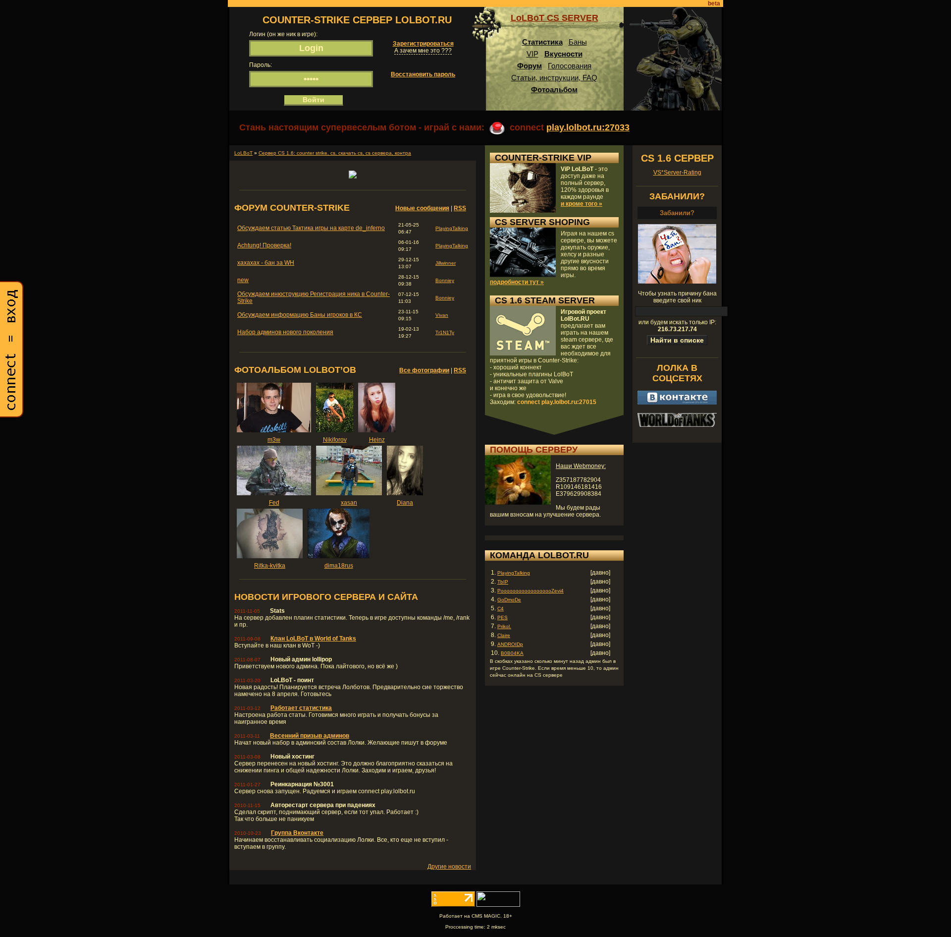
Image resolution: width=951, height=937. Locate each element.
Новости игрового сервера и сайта (326, 597)
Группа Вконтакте (297, 832)
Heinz (377, 439)
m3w (273, 439)
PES (502, 617)
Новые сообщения (422, 208)
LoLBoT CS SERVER (554, 18)
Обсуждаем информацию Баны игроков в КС (299, 314)
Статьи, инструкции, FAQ (554, 77)
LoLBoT (243, 153)
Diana (405, 502)
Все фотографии (424, 370)
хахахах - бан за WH (265, 262)
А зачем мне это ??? (423, 50)
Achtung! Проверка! (264, 245)
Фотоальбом (554, 89)
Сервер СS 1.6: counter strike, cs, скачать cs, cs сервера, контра (335, 153)
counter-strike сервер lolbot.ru (357, 19)
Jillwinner (445, 263)
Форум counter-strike (292, 208)
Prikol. (504, 626)
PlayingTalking (451, 228)
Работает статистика (301, 707)
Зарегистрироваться (423, 43)
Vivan (441, 315)
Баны (578, 42)
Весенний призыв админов (309, 735)
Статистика (542, 42)
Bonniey (444, 280)
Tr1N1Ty (444, 332)
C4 (500, 608)
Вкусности (563, 54)
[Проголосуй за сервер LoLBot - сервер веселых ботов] (353, 176)
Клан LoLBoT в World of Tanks (313, 638)
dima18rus (338, 565)
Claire (503, 635)
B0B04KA (512, 653)
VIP (532, 54)
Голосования (569, 65)
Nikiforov (335, 439)
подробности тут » (517, 282)
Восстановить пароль (423, 74)
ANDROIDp (510, 644)
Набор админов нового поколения (285, 332)
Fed (274, 502)
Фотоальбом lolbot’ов (295, 370)
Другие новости (449, 866)
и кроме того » (581, 203)
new (243, 280)
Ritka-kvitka (269, 565)
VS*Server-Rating (677, 172)
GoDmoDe (509, 599)
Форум (529, 65)
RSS (460, 208)
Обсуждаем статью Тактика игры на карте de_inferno (311, 228)
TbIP (502, 582)
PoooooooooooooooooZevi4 (530, 590)
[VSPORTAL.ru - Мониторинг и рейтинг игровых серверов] (498, 904)
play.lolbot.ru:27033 (588, 127)
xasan (349, 502)
